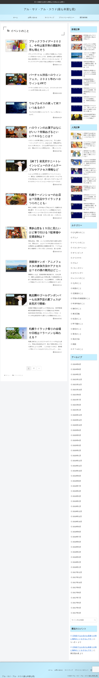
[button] (95, 620)
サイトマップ (69, 670)
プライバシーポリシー (81, 670)
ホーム (50, 670)
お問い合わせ (59, 670)
